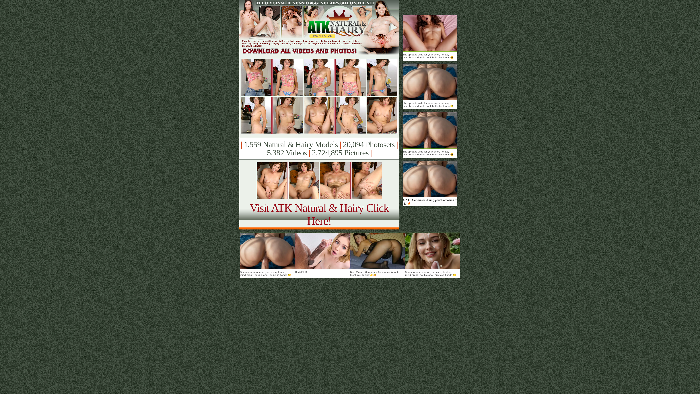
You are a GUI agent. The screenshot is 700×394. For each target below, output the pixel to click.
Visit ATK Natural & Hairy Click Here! (319, 214)
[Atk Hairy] (303, 53)
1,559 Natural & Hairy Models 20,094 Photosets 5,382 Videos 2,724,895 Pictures (319, 148)
